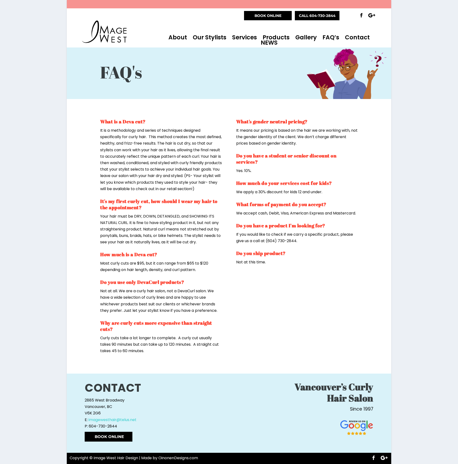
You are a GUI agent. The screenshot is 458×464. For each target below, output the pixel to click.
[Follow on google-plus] (372, 15)
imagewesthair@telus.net (112, 419)
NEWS (269, 42)
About (177, 37)
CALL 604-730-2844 (317, 15)
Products (276, 37)
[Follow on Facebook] (361, 15)
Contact (357, 37)
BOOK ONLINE (268, 15)
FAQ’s (331, 37)
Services (244, 37)
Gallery (306, 37)
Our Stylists (209, 37)
